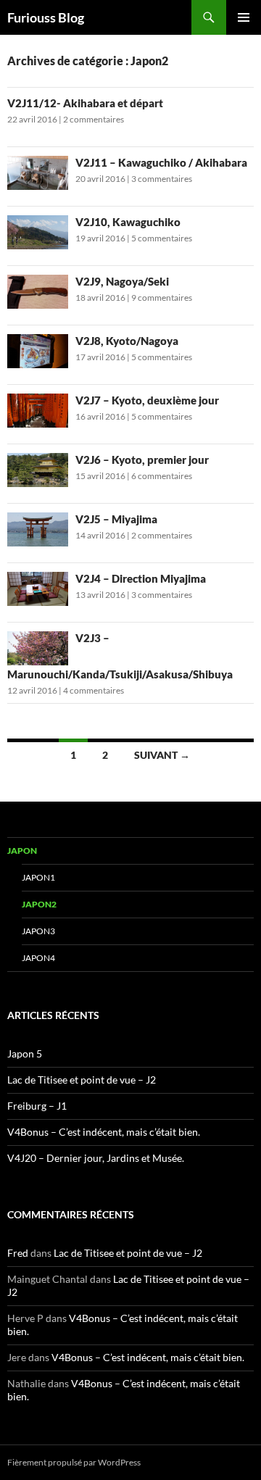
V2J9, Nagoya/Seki (122, 281)
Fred (17, 1253)
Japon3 (38, 931)
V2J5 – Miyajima (116, 518)
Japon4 (38, 957)
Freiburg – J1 (37, 1105)
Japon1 (38, 877)
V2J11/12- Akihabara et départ (85, 102)
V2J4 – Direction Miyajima (140, 578)
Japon (22, 850)
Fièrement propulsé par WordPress (74, 1462)
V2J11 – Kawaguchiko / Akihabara (161, 162)
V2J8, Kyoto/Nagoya (126, 340)
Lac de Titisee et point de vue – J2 (81, 1079)
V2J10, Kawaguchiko (128, 221)
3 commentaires (161, 178)
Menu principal (243, 17)
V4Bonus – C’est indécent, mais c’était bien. (103, 1132)
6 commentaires (161, 475)
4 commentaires (93, 690)
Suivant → (162, 755)
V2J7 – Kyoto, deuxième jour (147, 400)
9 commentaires (161, 297)
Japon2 (39, 904)
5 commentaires (161, 238)
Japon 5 (24, 1053)
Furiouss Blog (45, 17)
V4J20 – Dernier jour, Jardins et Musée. (95, 1158)
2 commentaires (93, 119)
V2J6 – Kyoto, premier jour (142, 459)
